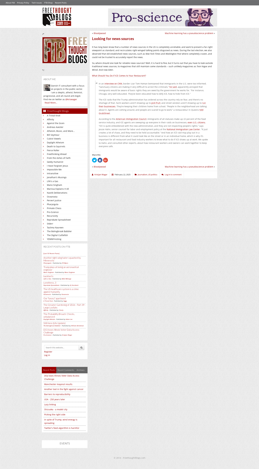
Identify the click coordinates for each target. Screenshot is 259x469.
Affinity (50, 119)
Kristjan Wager (67, 335)
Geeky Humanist (55, 161)
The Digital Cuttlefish (57, 235)
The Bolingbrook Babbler (59, 231)
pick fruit (155, 103)
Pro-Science (53, 212)
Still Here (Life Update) (54, 323)
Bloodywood (100, 33)
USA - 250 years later (54, 399)
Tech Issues (37, 2)
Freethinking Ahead (57, 154)
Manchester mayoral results (58, 384)
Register (48, 351)
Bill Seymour (53, 134)
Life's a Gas (52, 181)
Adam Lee (69, 319)
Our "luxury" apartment (54, 298)
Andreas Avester (55, 127)
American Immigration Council (131, 119)
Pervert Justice (54, 200)
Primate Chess (54, 208)
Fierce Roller (53, 150)
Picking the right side (54, 414)
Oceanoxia (52, 196)
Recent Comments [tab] (65, 370)
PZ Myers (65, 263)
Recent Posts (61, 2)
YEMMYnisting (54, 239)
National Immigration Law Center (183, 129)
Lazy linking (50, 404)
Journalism (142, 174)
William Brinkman (77, 326)
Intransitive (52, 173)
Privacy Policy (23, 2)
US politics (152, 174)
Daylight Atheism (55, 142)
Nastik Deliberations (57, 192)
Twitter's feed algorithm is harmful (61, 428)
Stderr (50, 223)
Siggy (65, 301)
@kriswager (71, 99)
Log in (47, 355)
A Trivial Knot (53, 115)
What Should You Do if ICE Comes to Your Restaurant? (119, 75)
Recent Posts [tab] (49, 370)
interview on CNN (113, 83)
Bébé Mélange (66, 279)
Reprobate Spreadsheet (59, 219)
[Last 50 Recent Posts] (51, 253)
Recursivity (52, 215)
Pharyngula (52, 204)
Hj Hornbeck (74, 285)
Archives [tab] (81, 370)
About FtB (10, 2)
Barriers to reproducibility (57, 394)
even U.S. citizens (196, 122)
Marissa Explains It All (58, 188)
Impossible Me (54, 169)
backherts (48, 276)
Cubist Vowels (54, 138)
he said (173, 86)
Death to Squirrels (56, 146)
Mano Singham (54, 185)
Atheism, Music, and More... (61, 131)
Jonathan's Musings (57, 177)
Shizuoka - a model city (55, 409)
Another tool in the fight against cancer (63, 389)
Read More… (51, 102)
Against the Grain (55, 123)
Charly (61, 310)
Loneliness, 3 (49, 282)
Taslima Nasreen (55, 227)
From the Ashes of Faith (59, 158)
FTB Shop (48, 2)
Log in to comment (173, 174)
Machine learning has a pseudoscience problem (189, 33)
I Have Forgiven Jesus (57, 165)
